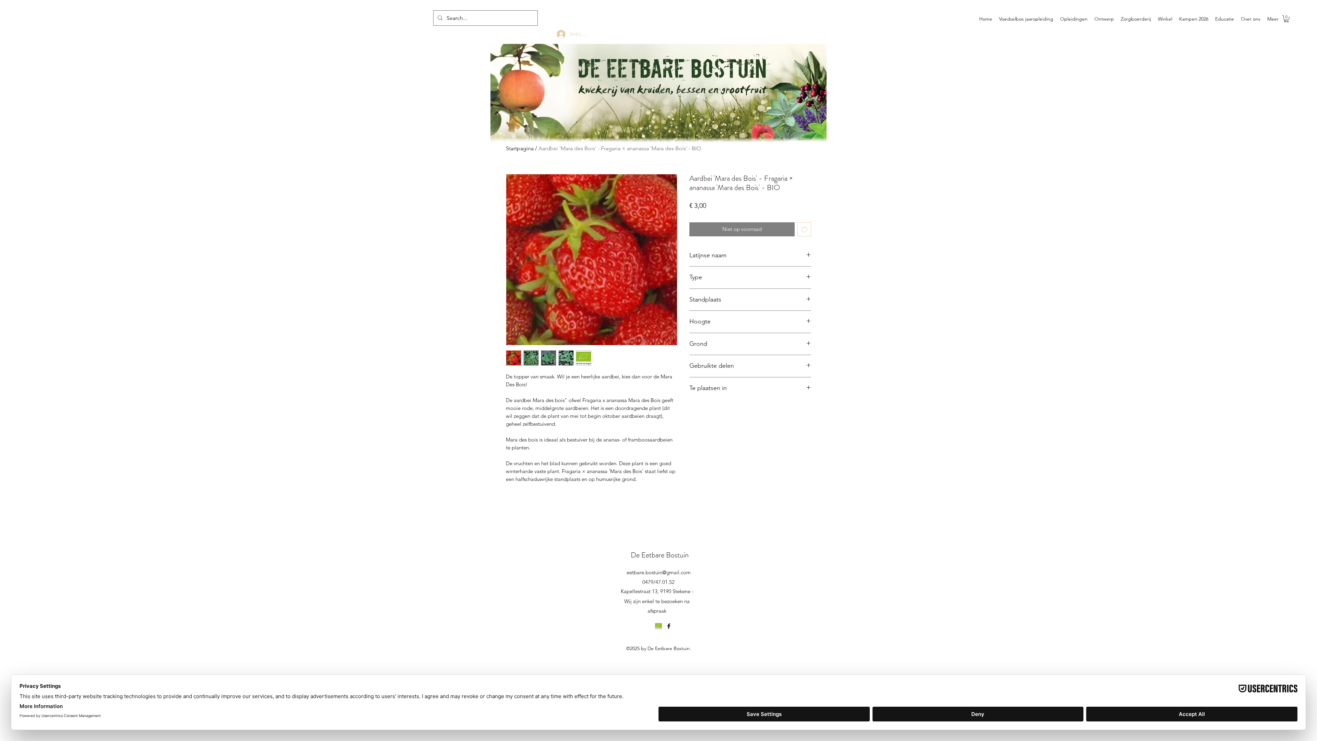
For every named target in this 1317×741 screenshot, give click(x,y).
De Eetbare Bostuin (660, 555)
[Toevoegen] (804, 229)
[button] (1286, 18)
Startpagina (520, 148)
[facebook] (668, 626)
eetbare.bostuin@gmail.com (659, 572)
